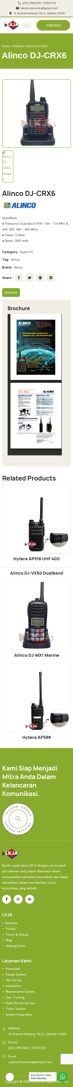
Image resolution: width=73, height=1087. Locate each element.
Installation (13, 986)
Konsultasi (13, 969)
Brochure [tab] (11, 292)
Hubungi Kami (15, 946)
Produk (11, 929)
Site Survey (14, 980)
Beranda (12, 923)
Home (5, 46)
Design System (16, 974)
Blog (9, 940)
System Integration (19, 1014)
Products (18, 46)
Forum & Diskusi (17, 934)
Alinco (15, 260)
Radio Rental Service (20, 1003)
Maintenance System (20, 991)
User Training (15, 997)
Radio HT (26, 252)
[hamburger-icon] (26, 25)
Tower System (16, 1009)
